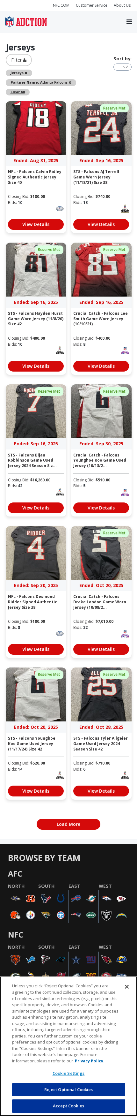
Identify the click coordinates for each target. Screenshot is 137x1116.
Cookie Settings (69, 1073)
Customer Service (91, 5)
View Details (35, 224)
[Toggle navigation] (129, 22)
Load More (68, 824)
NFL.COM (61, 5)
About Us (122, 5)
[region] (68, 1046)
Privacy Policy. (90, 1061)
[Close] (127, 987)
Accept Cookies (68, 1106)
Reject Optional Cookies (68, 1089)
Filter (17, 60)
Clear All (18, 91)
